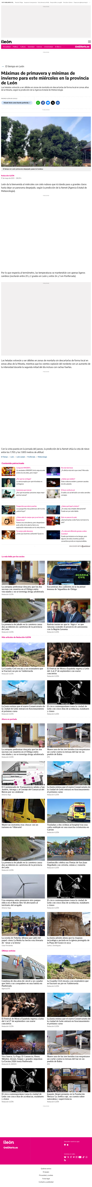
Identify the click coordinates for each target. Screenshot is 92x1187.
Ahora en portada (9, 719)
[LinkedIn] (58, 103)
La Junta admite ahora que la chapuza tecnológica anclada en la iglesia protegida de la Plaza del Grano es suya (68, 940)
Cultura (23, 47)
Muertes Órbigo (19, 2)
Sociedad (31, 47)
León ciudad (20, 457)
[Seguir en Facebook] (71, 1157)
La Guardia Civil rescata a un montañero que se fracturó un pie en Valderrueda (22, 669)
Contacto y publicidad (46, 1182)
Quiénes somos (46, 1169)
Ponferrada (31, 457)
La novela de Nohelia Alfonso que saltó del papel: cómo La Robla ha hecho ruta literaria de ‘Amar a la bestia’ (22, 940)
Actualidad (7, 47)
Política (15, 47)
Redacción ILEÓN (7, 176)
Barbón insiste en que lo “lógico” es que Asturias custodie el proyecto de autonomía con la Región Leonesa (67, 627)
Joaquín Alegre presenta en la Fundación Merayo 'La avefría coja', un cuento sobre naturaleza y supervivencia (66, 1096)
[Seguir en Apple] (67, 1145)
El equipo (46, 1172)
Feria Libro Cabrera (67, 2)
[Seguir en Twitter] (68, 1157)
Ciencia (39, 47)
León (12, 457)
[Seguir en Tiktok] (84, 1157)
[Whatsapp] (38, 103)
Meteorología (42, 457)
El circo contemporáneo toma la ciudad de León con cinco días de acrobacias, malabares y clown (68, 709)
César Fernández (7, 945)
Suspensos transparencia (30, 2)
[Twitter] (53, 103)
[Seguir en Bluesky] (65, 1157)
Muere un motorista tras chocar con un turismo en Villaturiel (20, 826)
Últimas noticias (8, 951)
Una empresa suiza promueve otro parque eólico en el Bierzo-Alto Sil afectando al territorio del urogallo (21, 902)
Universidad (48, 47)
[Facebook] (43, 103)
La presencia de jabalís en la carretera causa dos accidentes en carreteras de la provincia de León (22, 627)
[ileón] (15, 1142)
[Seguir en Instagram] (76, 1157)
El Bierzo (58, 47)
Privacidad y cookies (46, 1175)
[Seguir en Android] (65, 1145)
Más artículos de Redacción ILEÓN (16, 637)
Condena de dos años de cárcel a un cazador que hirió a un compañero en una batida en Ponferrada (22, 983)
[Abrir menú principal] (89, 42)
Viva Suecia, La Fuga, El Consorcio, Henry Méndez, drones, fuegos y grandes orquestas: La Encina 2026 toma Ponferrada (22, 1059)
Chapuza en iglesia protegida (81, 2)
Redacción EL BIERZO (9, 1064)
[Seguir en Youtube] (80, 1157)
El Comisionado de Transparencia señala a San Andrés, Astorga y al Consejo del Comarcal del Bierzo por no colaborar (23, 789)
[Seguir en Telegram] (73, 1157)
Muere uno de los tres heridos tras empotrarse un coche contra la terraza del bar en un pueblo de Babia (68, 752)
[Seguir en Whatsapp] (87, 1157)
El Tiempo (4, 457)
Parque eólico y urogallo (56, 2)
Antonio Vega (6, 795)
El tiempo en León (14, 66)
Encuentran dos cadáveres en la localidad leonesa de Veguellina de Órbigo (66, 587)
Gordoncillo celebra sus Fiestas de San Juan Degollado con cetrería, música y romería (67, 863)
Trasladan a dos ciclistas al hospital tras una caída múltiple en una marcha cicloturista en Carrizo (68, 827)
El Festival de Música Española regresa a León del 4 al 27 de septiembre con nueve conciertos (68, 671)
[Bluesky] (48, 103)
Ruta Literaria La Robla (43, 2)
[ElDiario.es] (82, 47)
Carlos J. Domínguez (54, 945)
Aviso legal (46, 1179)
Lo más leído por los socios (13, 556)
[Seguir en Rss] (65, 1160)
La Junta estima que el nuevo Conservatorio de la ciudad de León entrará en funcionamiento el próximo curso (23, 709)
